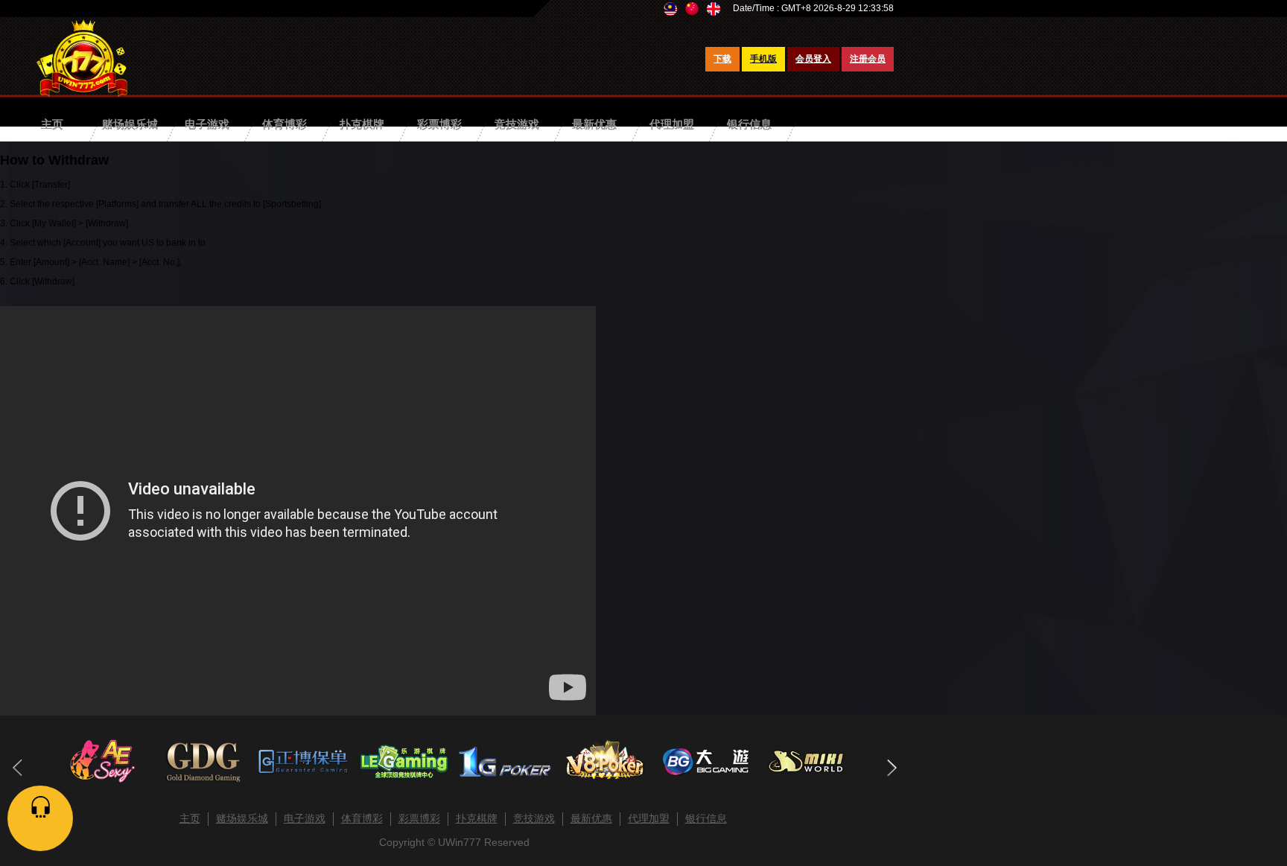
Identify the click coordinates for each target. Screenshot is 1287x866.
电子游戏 (207, 124)
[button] (891, 767)
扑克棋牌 (362, 124)
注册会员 (868, 59)
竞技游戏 (517, 124)
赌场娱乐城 (130, 124)
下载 (722, 59)
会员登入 (813, 59)
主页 (52, 124)
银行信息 (749, 124)
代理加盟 (671, 124)
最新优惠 (594, 124)
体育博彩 (284, 124)
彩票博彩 (439, 124)
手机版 (763, 59)
